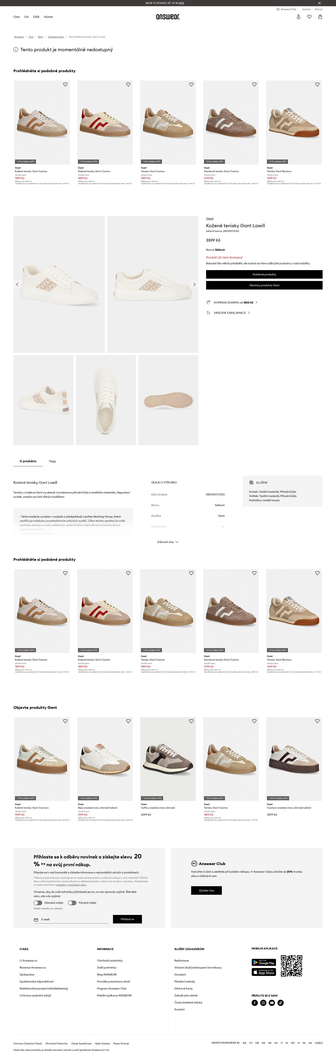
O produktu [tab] (28, 461)
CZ (257, 1043)
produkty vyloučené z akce (71, 884)
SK (304, 1043)
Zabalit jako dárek (186, 995)
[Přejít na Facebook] (255, 1003)
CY (251, 1043)
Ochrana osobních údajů (35, 995)
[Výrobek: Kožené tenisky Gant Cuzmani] (42, 759)
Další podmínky (106, 967)
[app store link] (264, 971)
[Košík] (320, 16)
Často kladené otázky (188, 1002)
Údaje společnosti (81, 1043)
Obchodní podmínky (110, 960)
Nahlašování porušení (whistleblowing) (44, 988)
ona (16, 17)
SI (299, 1043)
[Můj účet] (298, 16)
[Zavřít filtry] (319, 3)
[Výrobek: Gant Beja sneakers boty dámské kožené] (105, 759)
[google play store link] (264, 962)
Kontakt (179, 1009)
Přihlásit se (127, 919)
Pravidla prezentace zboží (113, 981)
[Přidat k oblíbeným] (65, 84)
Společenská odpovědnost (36, 981)
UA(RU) (319, 1043)
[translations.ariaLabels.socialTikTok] (280, 1003)
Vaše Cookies (102, 1043)
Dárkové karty (183, 988)
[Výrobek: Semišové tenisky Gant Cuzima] (231, 123)
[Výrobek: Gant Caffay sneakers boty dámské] (168, 759)
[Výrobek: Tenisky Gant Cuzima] (168, 123)
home (48, 17)
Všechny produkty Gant (264, 285)
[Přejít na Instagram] (263, 1003)
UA (310, 1043)
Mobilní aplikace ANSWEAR (114, 995)
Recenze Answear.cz (33, 967)
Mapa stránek (121, 1043)
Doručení (180, 974)
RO (293, 1043)
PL (287, 1043)
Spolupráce (27, 974)
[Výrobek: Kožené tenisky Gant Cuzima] (42, 123)
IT (282, 1043)
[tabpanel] (168, 506)
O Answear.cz (28, 960)
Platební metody (184, 981)
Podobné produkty (264, 274)
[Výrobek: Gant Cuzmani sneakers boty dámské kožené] (294, 759)
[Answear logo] (168, 16)
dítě (36, 17)
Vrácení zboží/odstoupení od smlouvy (198, 967)
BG (244, 1043)
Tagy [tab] (52, 461)
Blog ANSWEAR (107, 974)
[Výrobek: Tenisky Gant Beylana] (294, 123)
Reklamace (181, 960)
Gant (210, 218)
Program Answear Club (111, 988)
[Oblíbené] (309, 16)
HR (269, 1043)
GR (263, 1043)
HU (276, 1043)
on (26, 17)
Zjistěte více (206, 890)
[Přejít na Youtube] (272, 1003)
